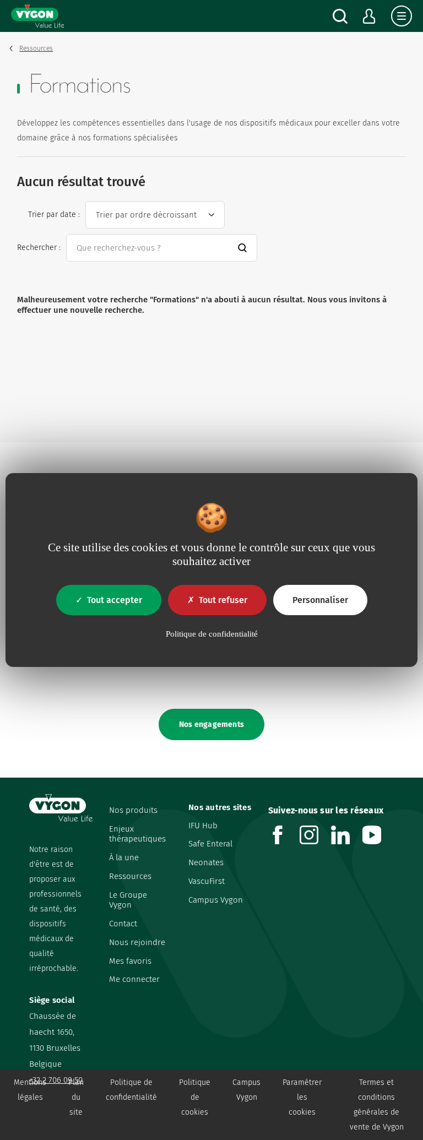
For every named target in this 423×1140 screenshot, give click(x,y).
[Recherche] (340, 16)
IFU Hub (203, 825)
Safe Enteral (210, 844)
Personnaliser (320, 600)
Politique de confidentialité (131, 1090)
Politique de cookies (194, 1097)
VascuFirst (206, 881)
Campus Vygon (215, 900)
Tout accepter (114, 600)
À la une (124, 857)
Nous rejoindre (137, 942)
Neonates (206, 862)
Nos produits (133, 810)
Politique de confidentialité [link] (212, 633)
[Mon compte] (369, 16)
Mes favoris (130, 961)
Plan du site (76, 1097)
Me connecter (134, 979)
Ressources (130, 876)
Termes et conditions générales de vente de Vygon (377, 1105)
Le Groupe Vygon (128, 900)
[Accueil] (37, 16)
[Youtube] (378, 841)
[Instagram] (315, 841)
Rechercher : (39, 247)
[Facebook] (284, 841)
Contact (123, 924)
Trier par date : (54, 214)
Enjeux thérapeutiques (137, 834)
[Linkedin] (346, 841)
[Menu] (401, 16)
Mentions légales (30, 1090)
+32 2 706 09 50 (56, 1080)
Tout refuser (223, 600)
